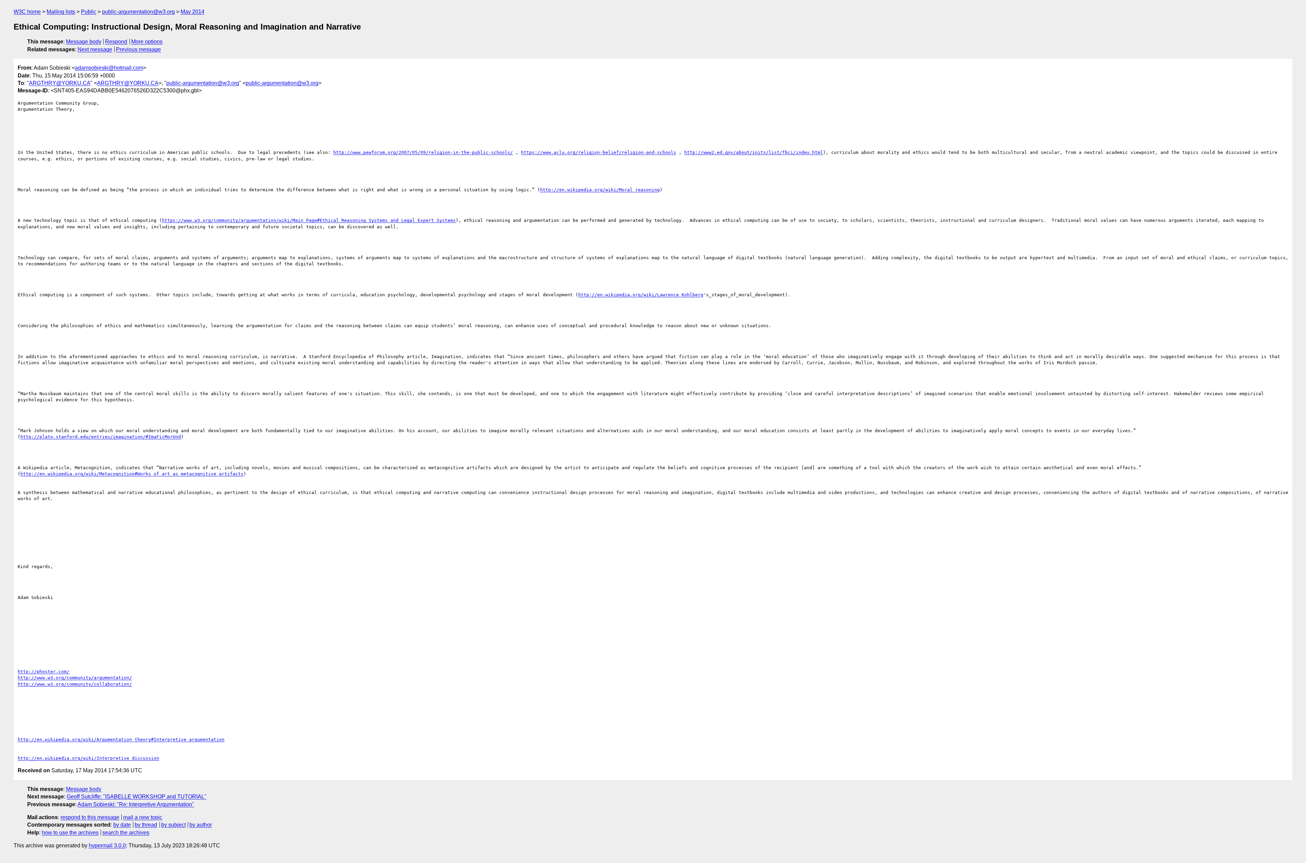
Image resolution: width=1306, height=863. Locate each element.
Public (88, 12)
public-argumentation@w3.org (138, 12)
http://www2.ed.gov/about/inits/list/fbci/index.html (753, 152)
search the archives (125, 832)
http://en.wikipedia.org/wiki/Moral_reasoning (600, 189)
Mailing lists (61, 12)
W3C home (27, 12)
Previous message (138, 49)
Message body (83, 42)
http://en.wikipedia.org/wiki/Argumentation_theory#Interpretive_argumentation (121, 739)
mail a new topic (142, 817)
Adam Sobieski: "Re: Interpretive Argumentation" (136, 804)
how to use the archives (70, 832)
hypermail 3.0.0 (107, 845)
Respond (116, 42)
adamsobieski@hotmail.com (109, 68)
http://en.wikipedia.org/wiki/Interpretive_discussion (88, 758)
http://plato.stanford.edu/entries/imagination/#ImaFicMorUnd (100, 436)
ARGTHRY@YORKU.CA (59, 83)
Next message (95, 49)
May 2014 (192, 12)
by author (200, 825)
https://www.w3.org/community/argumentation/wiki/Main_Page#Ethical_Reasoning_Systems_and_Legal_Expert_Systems (309, 220)
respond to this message (90, 817)
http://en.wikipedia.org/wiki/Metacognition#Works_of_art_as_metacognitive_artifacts (132, 473)
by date (122, 825)
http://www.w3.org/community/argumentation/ (75, 677)
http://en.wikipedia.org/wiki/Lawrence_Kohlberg (640, 294)
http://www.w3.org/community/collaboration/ (75, 684)
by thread (146, 825)
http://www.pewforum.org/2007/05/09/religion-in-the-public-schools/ (423, 152)
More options (147, 42)
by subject (173, 825)
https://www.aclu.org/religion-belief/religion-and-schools (598, 152)
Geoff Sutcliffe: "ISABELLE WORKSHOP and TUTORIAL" (136, 796)
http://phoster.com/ (43, 671)
